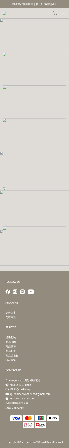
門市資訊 (11, 317)
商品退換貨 (12, 355)
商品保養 (11, 346)
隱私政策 (11, 360)
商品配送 (11, 351)
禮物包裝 (11, 337)
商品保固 (11, 342)
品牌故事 (11, 312)
